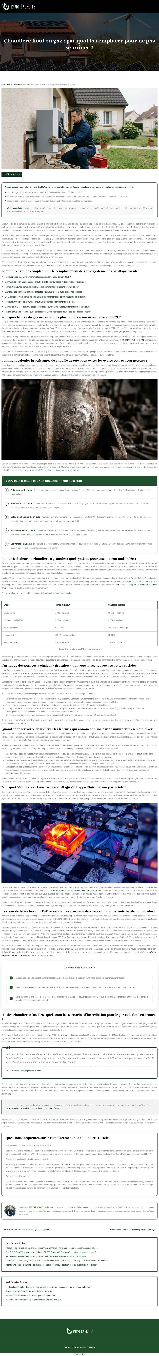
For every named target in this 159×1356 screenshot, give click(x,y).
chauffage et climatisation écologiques (16, 84)
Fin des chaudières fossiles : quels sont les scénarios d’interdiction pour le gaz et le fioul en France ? (48, 312)
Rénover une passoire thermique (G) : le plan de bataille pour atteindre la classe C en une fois (45, 1256)
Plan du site (79, 1354)
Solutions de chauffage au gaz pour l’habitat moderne (28, 1291)
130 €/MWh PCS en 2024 (132, 340)
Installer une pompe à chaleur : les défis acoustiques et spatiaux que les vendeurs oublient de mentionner (51, 1265)
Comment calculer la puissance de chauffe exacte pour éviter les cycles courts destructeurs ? (45, 282)
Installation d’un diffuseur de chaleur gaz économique (26, 1229)
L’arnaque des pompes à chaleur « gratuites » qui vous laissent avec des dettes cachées (43, 292)
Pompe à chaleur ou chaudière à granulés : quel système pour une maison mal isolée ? (42, 287)
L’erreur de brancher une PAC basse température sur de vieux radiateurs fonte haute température (47, 307)
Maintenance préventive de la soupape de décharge (132, 1229)
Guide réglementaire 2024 (30, 1071)
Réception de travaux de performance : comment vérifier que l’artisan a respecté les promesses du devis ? (51, 1248)
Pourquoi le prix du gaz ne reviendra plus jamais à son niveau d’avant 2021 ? (38, 277)
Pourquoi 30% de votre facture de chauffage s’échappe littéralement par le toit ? (40, 302)
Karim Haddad (35, 1207)
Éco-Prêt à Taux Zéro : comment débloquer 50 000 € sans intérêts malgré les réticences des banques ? (50, 1252)
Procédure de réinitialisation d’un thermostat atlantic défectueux (33, 1300)
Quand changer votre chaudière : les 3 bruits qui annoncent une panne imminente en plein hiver (45, 297)
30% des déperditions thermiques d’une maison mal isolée (76, 891)
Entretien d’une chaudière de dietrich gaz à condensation (30, 1295)
